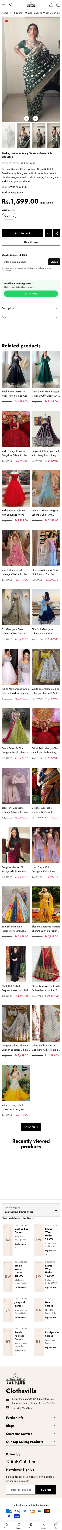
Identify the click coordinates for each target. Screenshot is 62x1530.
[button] (58, 4)
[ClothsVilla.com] (31, 4)
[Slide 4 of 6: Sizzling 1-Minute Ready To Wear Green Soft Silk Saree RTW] (54, 135)
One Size (9, 216)
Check (54, 262)
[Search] (11, 4)
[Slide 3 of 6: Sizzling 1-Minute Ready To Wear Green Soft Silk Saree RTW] (38, 135)
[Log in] (50, 4)
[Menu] (3, 4)
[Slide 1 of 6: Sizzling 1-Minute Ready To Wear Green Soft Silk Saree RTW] (8, 135)
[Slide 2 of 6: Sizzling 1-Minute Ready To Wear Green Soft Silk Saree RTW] (24, 135)
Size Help (33, 293)
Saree (20, 192)
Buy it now (31, 242)
